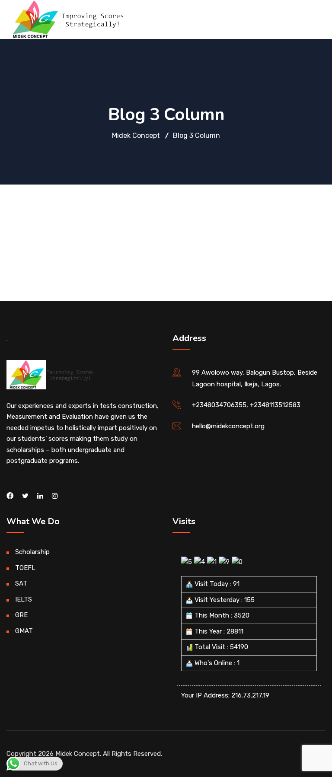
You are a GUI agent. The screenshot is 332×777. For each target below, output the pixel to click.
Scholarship (32, 552)
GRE (21, 615)
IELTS (23, 599)
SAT (21, 583)
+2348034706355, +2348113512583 (246, 405)
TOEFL (25, 568)
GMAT (24, 631)
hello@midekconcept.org (228, 426)
